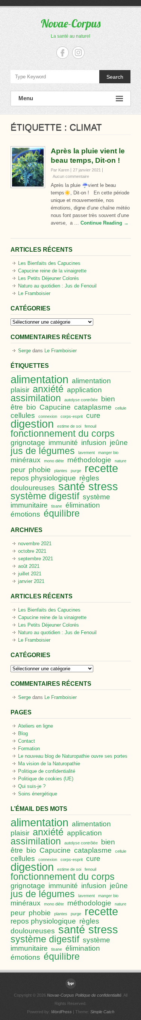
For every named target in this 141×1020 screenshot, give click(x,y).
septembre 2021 (35, 558)
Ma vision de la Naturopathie (49, 763)
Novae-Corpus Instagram (78, 52)
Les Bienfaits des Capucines (49, 263)
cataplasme (93, 407)
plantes (60, 470)
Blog (23, 733)
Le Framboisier (34, 293)
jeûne (119, 443)
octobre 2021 (32, 551)
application (84, 390)
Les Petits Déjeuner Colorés (48, 278)
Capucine (55, 407)
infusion (93, 443)
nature (120, 461)
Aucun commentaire (71, 176)
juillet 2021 (29, 574)
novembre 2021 (35, 543)
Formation (29, 748)
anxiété (48, 389)
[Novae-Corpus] (71, 983)
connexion (47, 416)
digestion (32, 423)
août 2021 (28, 566)
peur (18, 470)
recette (101, 468)
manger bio (108, 452)
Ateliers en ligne (35, 726)
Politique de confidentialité (46, 771)
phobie (40, 470)
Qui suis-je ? (31, 786)
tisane (56, 506)
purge (76, 470)
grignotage (28, 443)
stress (103, 486)
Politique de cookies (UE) (45, 778)
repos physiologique (43, 478)
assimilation (36, 398)
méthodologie (89, 460)
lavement (86, 452)
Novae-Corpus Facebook (62, 52)
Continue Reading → (104, 223)
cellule (120, 408)
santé (71, 486)
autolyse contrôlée (81, 400)
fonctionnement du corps (63, 433)
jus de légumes (43, 451)
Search (114, 77)
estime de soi (69, 426)
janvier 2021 (31, 581)
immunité (63, 443)
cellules (23, 415)
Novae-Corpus (70, 23)
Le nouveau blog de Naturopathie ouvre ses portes (72, 756)
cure (93, 415)
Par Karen (60, 170)
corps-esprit (72, 416)
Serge (24, 350)
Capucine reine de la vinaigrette (52, 271)
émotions (25, 514)
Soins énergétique (37, 794)
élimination (82, 505)
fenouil (90, 426)
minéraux (26, 460)
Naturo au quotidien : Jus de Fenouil (57, 286)
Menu (25, 98)
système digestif (45, 496)
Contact (26, 741)
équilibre (62, 513)
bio (31, 407)
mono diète (54, 461)
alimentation (39, 379)
